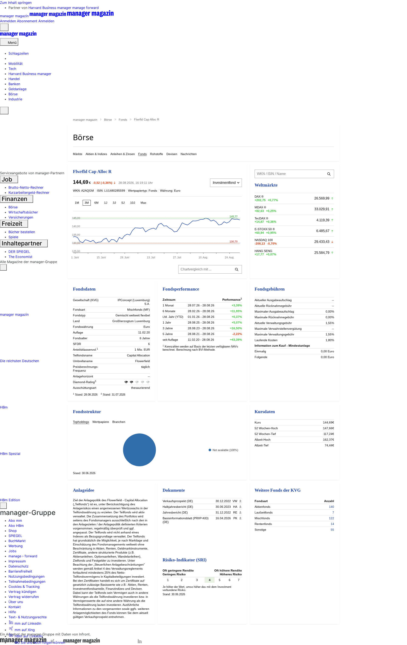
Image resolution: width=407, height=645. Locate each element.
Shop (12, 531)
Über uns (15, 602)
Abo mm (15, 520)
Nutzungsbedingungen (26, 576)
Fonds (123, 119)
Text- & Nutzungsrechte (27, 617)
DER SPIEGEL (19, 251)
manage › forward (22, 556)
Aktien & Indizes (96, 154)
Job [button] (8, 179)
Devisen (171, 154)
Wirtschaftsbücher (23, 212)
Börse (108, 119)
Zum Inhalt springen (16, 2)
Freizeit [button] (13, 223)
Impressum (17, 561)
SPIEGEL (15, 536)
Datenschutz (18, 566)
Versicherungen (20, 217)
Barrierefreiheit (20, 571)
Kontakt (14, 607)
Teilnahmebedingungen (26, 581)
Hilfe (12, 612)
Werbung (15, 546)
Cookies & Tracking (24, 586)
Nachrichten (189, 154)
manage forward (85, 8)
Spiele (13, 237)
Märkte (77, 154)
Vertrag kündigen (22, 592)
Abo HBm (16, 525)
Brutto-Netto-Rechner (25, 187)
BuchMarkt (17, 541)
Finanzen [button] (15, 198)
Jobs (12, 551)
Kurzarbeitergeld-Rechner (28, 192)
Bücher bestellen (21, 232)
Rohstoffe (156, 154)
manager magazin (85, 119)
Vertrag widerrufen (23, 597)
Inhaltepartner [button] (22, 243)
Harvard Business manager (50, 8)
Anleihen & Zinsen (122, 154)
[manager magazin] (18, 35)
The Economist (20, 257)
